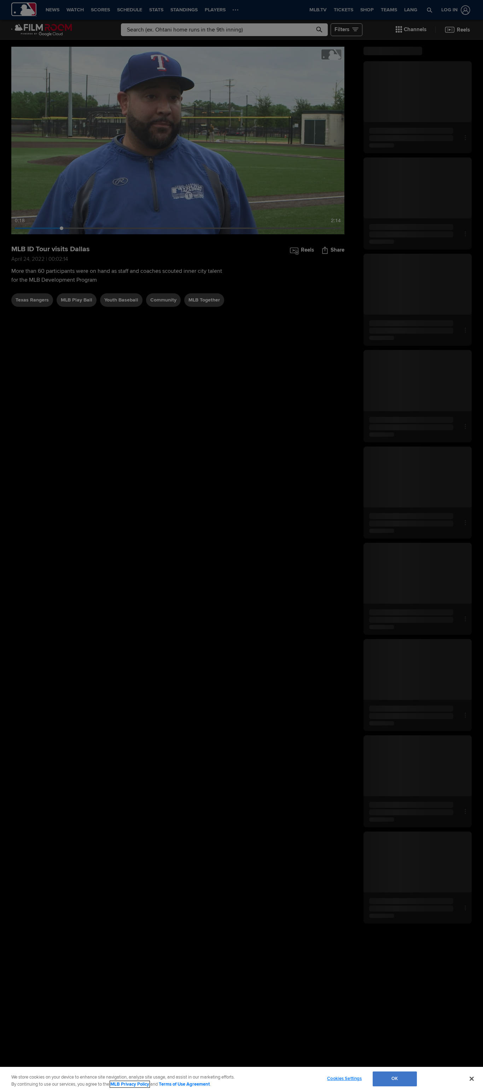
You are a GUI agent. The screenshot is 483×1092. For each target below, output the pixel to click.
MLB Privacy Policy (129, 1084)
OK (394, 1078)
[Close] (471, 1078)
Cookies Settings (344, 1078)
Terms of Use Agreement (184, 1084)
